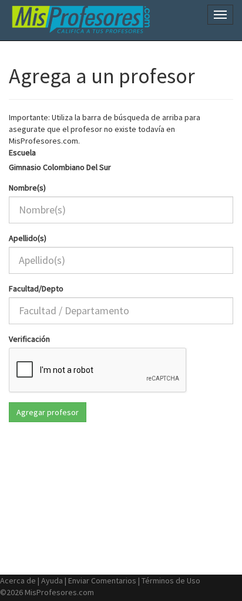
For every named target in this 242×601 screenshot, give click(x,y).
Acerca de (18, 580)
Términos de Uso (171, 580)
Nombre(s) (27, 187)
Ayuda (52, 580)
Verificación (29, 339)
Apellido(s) (27, 238)
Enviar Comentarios (102, 580)
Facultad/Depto (36, 288)
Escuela (22, 152)
